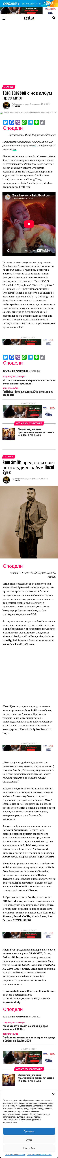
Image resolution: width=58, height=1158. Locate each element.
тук (34, 145)
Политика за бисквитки (15, 1155)
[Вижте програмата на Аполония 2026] (29, 6)
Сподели (13, 128)
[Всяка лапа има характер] (29, 13)
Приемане (29, 1131)
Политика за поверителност (39, 1155)
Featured (35, 371)
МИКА (17, 106)
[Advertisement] (29, 55)
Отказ (29, 1139)
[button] (53, 1094)
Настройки (29, 1148)
